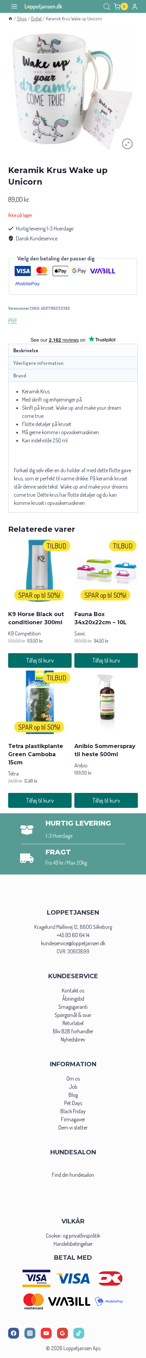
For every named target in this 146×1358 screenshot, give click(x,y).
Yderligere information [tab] (38, 363)
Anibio (81, 765)
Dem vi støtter (73, 1127)
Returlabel (73, 1023)
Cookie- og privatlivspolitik (73, 1235)
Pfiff (12, 320)
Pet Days (73, 1103)
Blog (73, 1094)
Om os (73, 1078)
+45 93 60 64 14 (73, 935)
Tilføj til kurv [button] (40, 660)
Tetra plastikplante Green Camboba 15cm (35, 754)
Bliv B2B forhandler (73, 1031)
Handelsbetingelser (73, 1243)
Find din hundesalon (73, 1174)
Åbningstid (73, 998)
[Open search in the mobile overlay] (107, 6)
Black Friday (73, 1111)
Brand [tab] (19, 375)
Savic (80, 633)
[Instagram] (29, 1333)
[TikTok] (78, 1333)
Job (73, 1086)
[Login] (134, 6)
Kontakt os (73, 990)
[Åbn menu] (14, 6)
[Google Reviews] (62, 1333)
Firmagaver (73, 1119)
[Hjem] (10, 18)
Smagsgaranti (73, 1006)
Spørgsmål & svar (73, 1015)
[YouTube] (46, 1333)
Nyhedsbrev (73, 1039)
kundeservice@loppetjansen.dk (73, 943)
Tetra (13, 773)
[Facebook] (13, 1333)
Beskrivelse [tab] (25, 350)
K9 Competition (24, 633)
